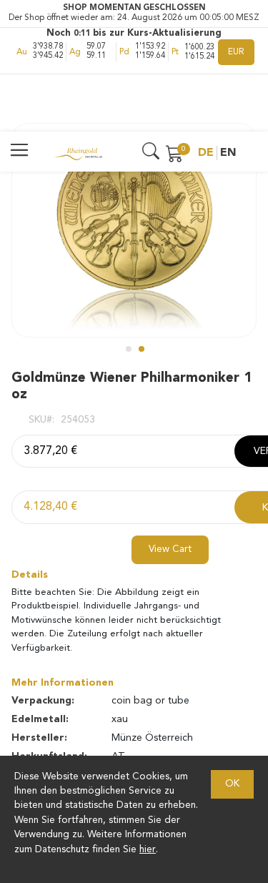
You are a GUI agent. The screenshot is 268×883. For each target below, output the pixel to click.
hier (147, 849)
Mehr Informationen (62, 683)
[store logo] (78, 153)
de (206, 153)
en (228, 153)
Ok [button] (232, 784)
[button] (127, 348)
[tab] (134, 575)
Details (29, 575)
